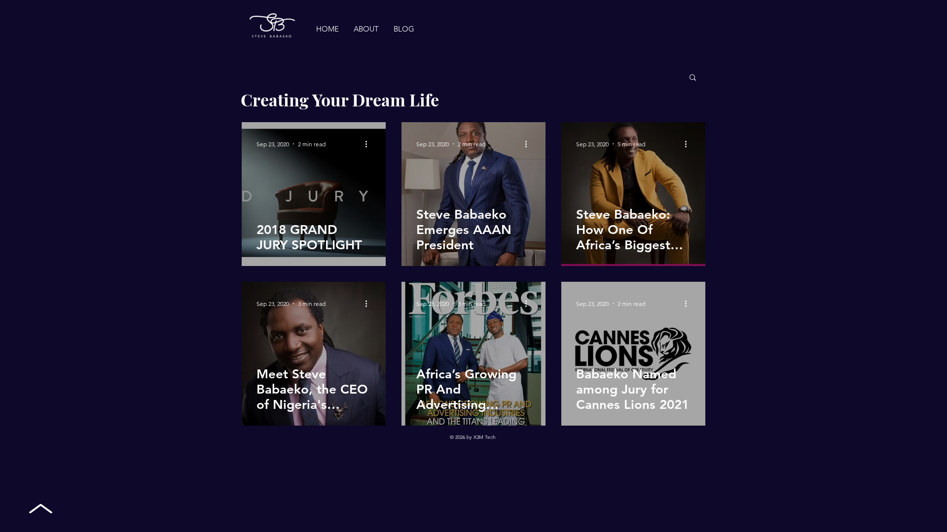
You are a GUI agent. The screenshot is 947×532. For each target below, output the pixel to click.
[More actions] (369, 144)
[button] (692, 78)
